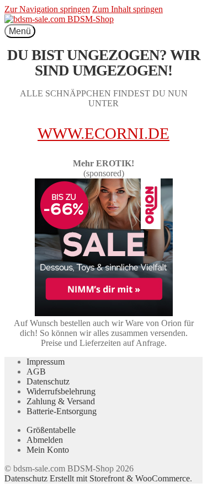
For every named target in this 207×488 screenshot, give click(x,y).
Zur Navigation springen (47, 9)
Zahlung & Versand (60, 401)
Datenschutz (48, 381)
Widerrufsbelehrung (60, 391)
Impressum (45, 361)
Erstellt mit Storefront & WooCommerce (120, 478)
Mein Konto (47, 449)
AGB (36, 371)
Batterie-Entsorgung (61, 411)
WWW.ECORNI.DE (103, 133)
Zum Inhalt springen (127, 9)
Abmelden (44, 439)
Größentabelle (51, 430)
